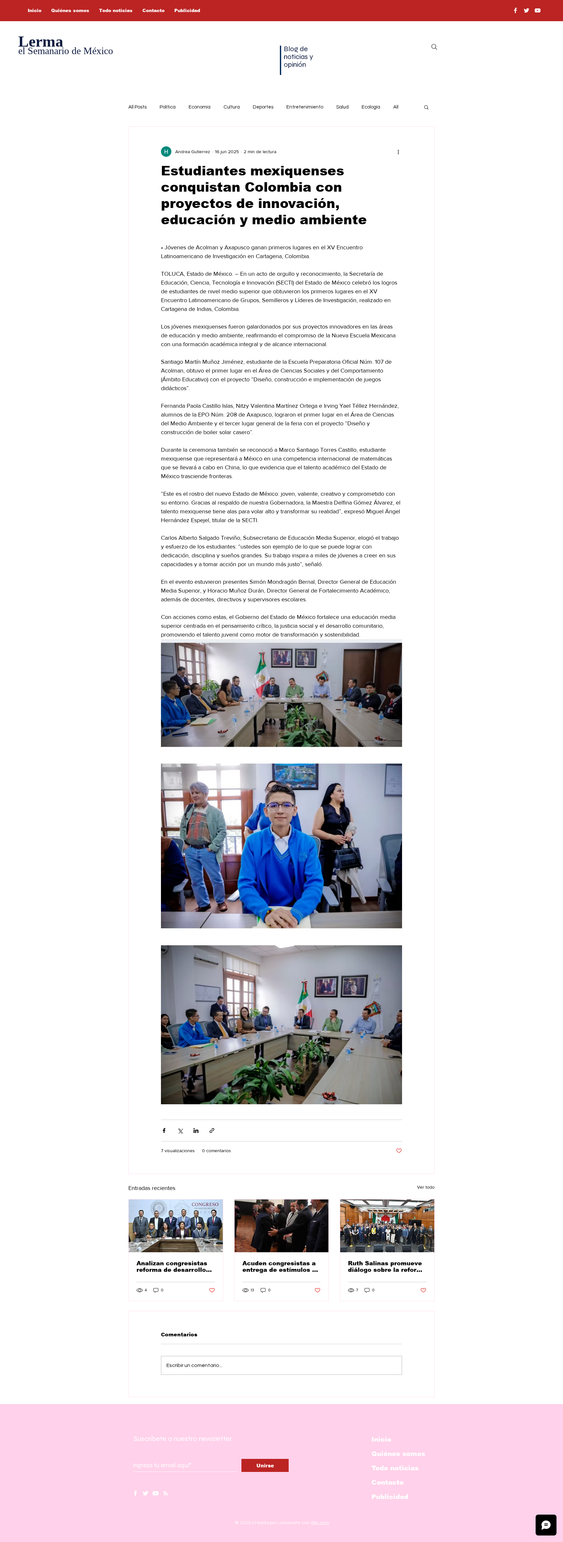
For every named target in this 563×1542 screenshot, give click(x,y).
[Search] (434, 47)
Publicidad (389, 1496)
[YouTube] (537, 10)
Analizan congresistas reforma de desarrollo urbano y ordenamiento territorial (173, 1266)
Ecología (371, 107)
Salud (342, 107)
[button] (426, 107)
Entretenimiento (304, 107)
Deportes (263, 107)
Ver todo (426, 1187)
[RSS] (165, 1493)
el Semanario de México (65, 50)
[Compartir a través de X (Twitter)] (180, 1130)
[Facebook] (515, 10)
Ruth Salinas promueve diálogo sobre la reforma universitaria (387, 1266)
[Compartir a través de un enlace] (212, 1130)
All (395, 107)
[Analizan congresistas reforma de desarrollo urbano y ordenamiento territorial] (176, 1225)
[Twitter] (526, 10)
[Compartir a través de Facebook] (164, 1130)
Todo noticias (395, 1468)
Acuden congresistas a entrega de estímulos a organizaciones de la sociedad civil (279, 1266)
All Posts (137, 107)
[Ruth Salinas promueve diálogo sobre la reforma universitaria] (387, 1225)
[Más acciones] (398, 151)
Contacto (387, 1482)
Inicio (381, 1439)
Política (168, 107)
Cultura (232, 107)
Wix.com (320, 1522)
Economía (199, 107)
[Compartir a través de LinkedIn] (196, 1130)
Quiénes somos (398, 1453)
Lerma (40, 41)
